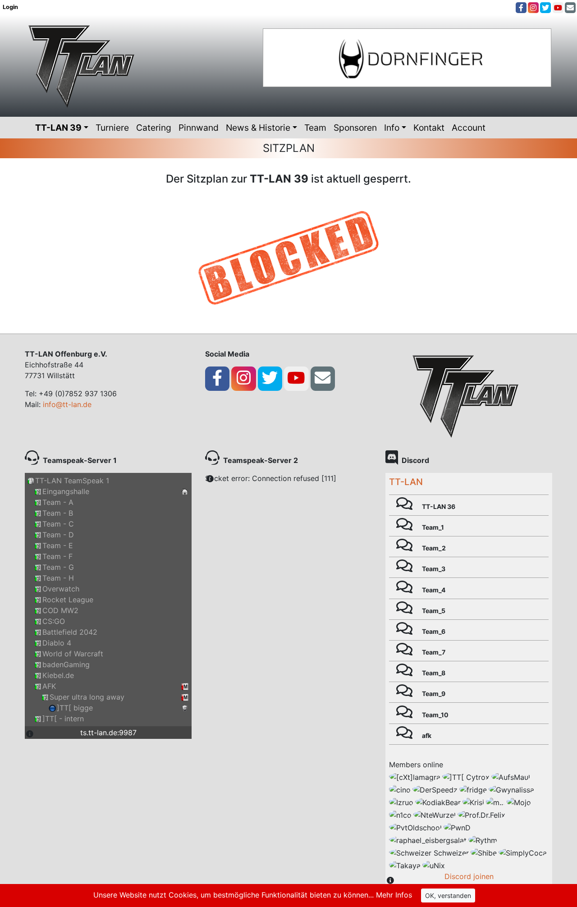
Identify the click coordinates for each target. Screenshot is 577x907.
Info (391, 127)
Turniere (112, 127)
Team (315, 127)
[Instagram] (533, 7)
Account (468, 127)
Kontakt (428, 127)
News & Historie (258, 127)
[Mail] (322, 378)
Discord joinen (469, 876)
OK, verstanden (448, 895)
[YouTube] (558, 7)
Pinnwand (199, 127)
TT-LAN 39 (58, 127)
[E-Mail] (570, 7)
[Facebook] (521, 7)
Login (11, 7)
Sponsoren (355, 127)
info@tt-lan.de (67, 404)
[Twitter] (545, 7)
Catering (153, 127)
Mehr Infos (394, 894)
